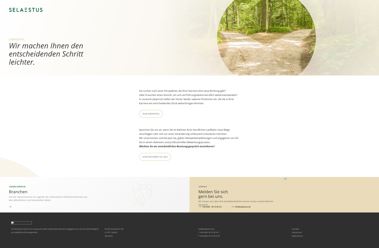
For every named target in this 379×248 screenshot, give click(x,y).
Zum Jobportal (151, 113)
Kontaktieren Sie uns (155, 156)
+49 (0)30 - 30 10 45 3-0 (212, 206)
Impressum (297, 232)
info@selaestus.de (243, 206)
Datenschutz (297, 236)
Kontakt (295, 229)
